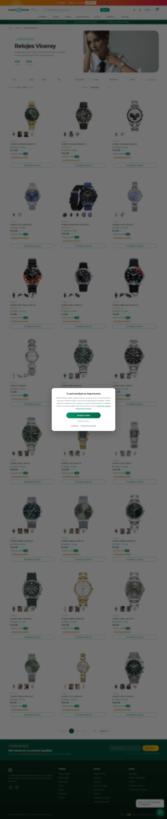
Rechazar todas (83, 421)
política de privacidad (83, 409)
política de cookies (103, 406)
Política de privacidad (88, 426)
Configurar (75, 426)
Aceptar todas (83, 415)
